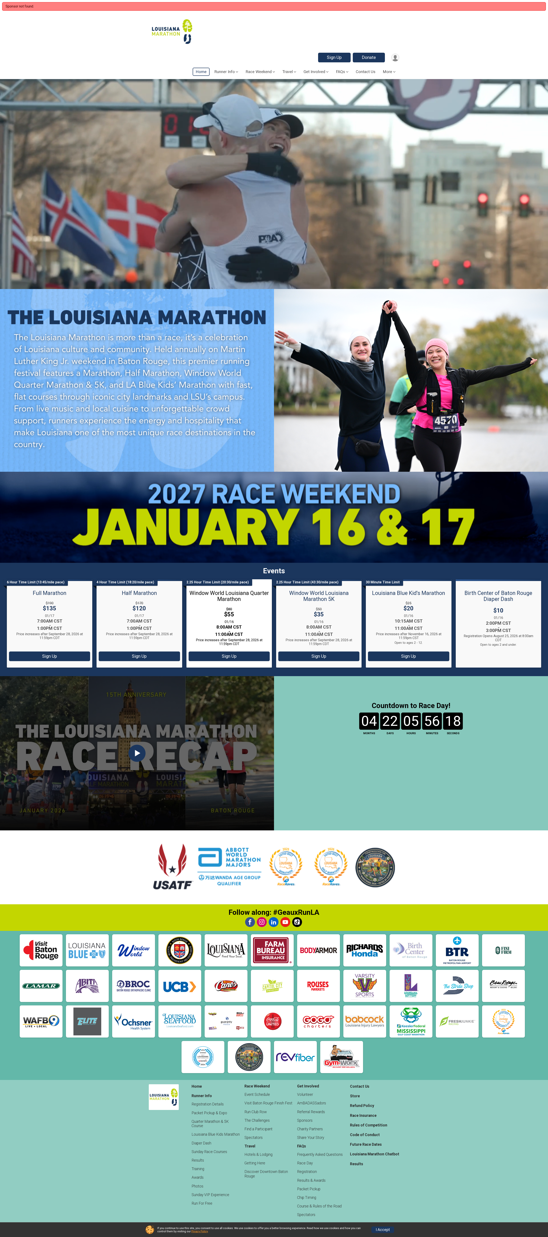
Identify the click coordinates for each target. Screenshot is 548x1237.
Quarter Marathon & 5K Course (210, 1123)
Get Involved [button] (314, 71)
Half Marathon (139, 593)
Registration (307, 1172)
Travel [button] (287, 71)
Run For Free (202, 1203)
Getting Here (254, 1163)
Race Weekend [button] (259, 71)
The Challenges (257, 1120)
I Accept (383, 1230)
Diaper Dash (201, 1143)
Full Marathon (49, 593)
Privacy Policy (199, 1231)
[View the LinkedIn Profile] (273, 922)
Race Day (305, 1163)
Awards (198, 1177)
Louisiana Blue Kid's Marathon (408, 593)
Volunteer (305, 1094)
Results (198, 1160)
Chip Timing (306, 1197)
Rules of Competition (368, 1125)
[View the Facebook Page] (250, 922)
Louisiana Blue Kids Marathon (216, 1134)
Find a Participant (258, 1129)
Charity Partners (310, 1129)
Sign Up (334, 57)
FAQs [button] (340, 71)
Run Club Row (255, 1112)
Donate (369, 57)
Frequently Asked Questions (320, 1154)
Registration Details (208, 1104)
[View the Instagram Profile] (262, 922)
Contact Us (365, 71)
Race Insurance (363, 1115)
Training (198, 1169)
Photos (197, 1186)
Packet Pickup (308, 1189)
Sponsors (305, 1120)
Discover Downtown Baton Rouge (266, 1174)
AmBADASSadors (311, 1103)
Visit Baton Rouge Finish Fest (268, 1103)
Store (355, 1096)
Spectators (253, 1137)
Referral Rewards (311, 1112)
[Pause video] (10, 279)
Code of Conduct (365, 1135)
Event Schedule (257, 1094)
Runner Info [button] (224, 71)
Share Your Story (310, 1137)
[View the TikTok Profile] (297, 922)
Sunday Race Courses (209, 1152)
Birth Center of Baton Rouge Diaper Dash (498, 596)
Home (201, 71)
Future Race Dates (366, 1144)
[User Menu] (395, 57)
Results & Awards (311, 1180)
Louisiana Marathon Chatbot (374, 1154)
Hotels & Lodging (258, 1154)
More (387, 71)
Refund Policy (362, 1106)
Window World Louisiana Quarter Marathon (229, 596)
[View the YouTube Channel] (285, 922)
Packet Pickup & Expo (209, 1113)
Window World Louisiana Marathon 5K (319, 596)
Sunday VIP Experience (210, 1195)
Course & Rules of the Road (319, 1206)
